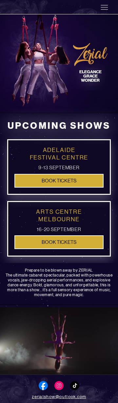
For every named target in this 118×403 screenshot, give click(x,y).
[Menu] (104, 7)
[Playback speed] (90, 367)
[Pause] (10, 367)
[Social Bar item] (43, 385)
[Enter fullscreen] (108, 367)
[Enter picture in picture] (99, 367)
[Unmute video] (21, 367)
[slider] (59, 359)
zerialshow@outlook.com (59, 396)
